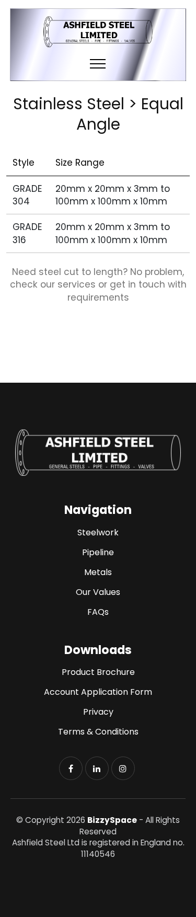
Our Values (98, 592)
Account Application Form (98, 692)
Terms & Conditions (98, 732)
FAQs (98, 612)
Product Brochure (98, 672)
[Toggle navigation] (98, 63)
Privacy (98, 712)
